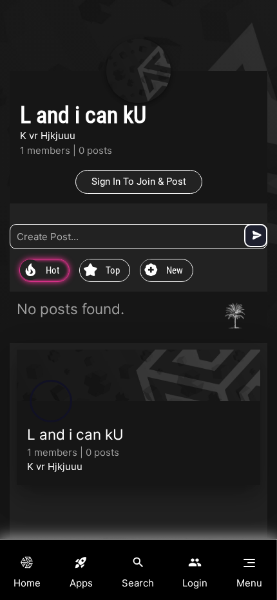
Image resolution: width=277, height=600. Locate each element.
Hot (42, 271)
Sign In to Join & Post (138, 181)
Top (101, 271)
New (164, 271)
